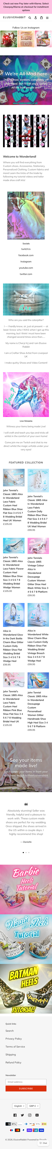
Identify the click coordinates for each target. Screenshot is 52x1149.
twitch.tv (26, 248)
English (18, 1106)
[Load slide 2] (26, 852)
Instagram (26, 261)
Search (10, 1030)
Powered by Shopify (37, 1139)
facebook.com (26, 255)
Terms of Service (15, 1046)
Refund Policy (13, 1062)
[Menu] (47, 17)
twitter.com (26, 274)
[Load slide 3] (28, 852)
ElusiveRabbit (14, 17)
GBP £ (32, 1106)
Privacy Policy (14, 1038)
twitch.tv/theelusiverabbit (32, 775)
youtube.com (26, 267)
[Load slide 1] (23, 852)
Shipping (11, 1054)
